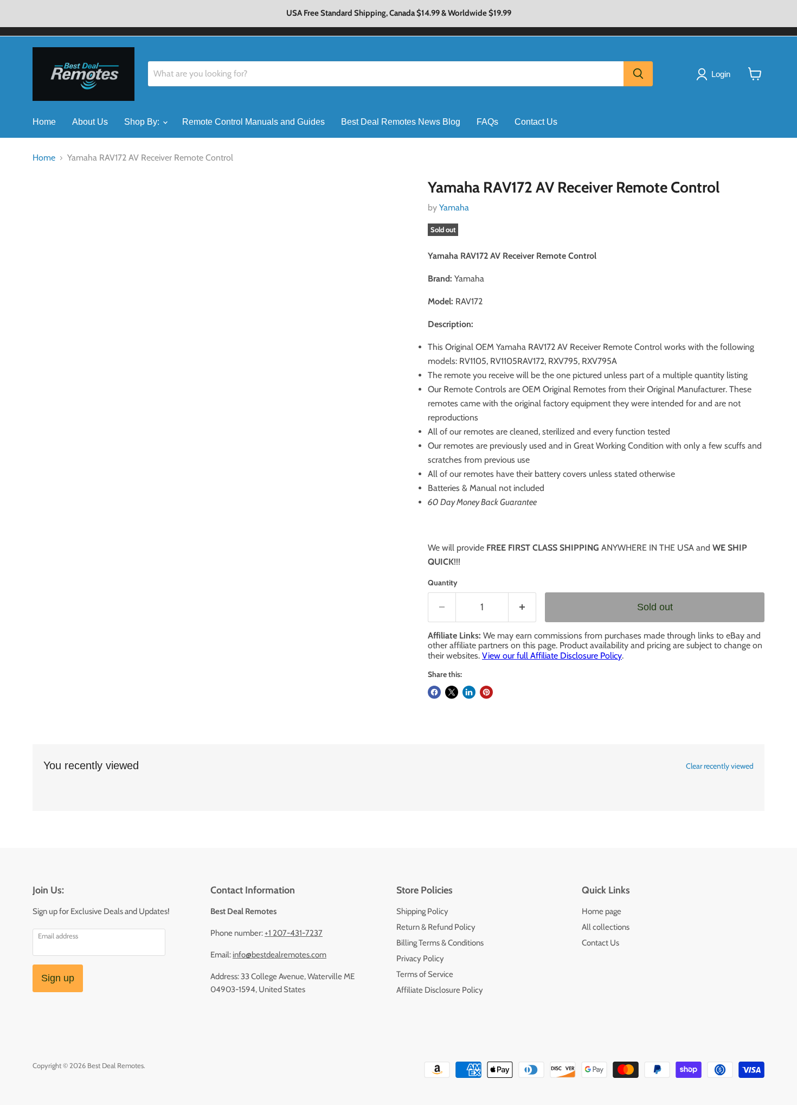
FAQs (487, 121)
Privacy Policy (420, 958)
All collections (605, 927)
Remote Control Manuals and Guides (253, 121)
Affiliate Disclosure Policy (439, 990)
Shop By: (143, 121)
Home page (601, 911)
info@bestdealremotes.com (279, 955)
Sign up (57, 978)
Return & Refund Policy (435, 927)
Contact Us (536, 121)
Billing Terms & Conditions (440, 943)
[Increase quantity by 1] (522, 607)
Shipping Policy (422, 911)
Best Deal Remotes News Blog (400, 121)
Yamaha (454, 207)
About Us (90, 121)
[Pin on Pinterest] (486, 692)
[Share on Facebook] (434, 692)
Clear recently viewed (720, 766)
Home (44, 121)
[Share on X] (451, 692)
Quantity (443, 582)
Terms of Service (424, 974)
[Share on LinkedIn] (468, 692)
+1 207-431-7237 (294, 933)
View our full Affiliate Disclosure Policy (552, 655)
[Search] (638, 73)
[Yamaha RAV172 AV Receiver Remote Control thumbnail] (52, 209)
